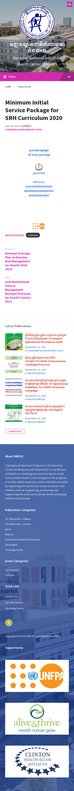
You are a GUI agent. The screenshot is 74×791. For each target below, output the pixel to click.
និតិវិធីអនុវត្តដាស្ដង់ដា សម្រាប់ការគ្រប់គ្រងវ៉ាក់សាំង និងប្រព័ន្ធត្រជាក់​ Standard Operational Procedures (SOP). (45, 338)
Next (7, 277)
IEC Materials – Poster (18, 524)
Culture (9, 575)
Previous (10, 249)
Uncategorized (36, 373)
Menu (12, 76)
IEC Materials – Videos (18, 519)
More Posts (15, 431)
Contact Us (11, 596)
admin (26, 125)
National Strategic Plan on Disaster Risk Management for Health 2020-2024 (18, 261)
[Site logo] (37, 38)
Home (8, 86)
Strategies (11, 544)
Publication (24, 86)
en (69, 4)
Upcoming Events (14, 608)
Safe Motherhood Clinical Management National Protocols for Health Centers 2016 (18, 291)
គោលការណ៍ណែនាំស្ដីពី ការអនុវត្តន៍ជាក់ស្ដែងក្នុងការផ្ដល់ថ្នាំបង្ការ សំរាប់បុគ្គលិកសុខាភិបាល (45, 410)
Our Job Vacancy (14, 602)
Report (9, 534)
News (8, 529)
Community (12, 569)
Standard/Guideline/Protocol (23, 129)
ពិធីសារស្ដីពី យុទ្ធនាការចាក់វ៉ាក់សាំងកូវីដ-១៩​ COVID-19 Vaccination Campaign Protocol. (45, 361)
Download (33, 235)
